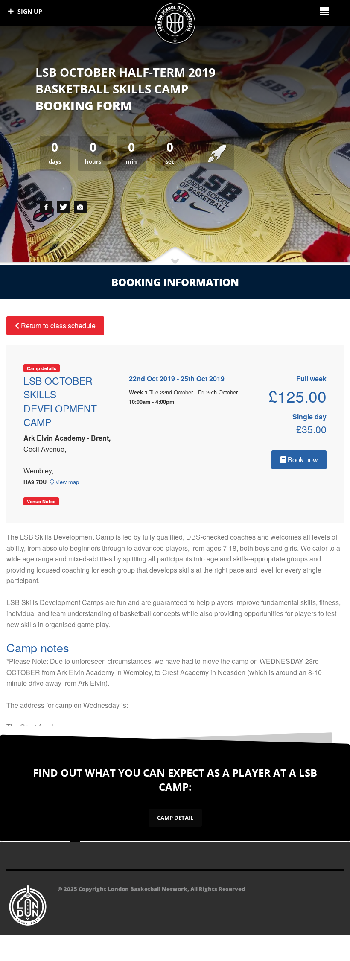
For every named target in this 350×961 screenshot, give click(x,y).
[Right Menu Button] (324, 11)
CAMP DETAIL (175, 817)
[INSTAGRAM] (80, 207)
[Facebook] (46, 207)
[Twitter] (63, 207)
